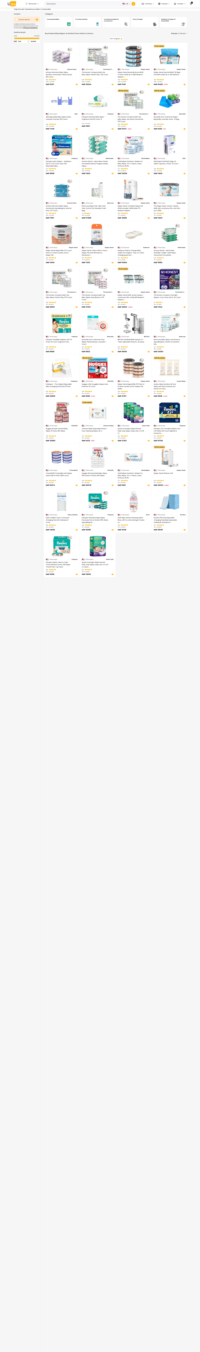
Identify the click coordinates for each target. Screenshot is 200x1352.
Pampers (111, 114)
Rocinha (183, 515)
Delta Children (73, 515)
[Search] (133, 4)
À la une (182, 33)
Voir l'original (115, 39)
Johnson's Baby (108, 426)
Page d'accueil (19, 9)
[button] (148, 4)
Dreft (148, 515)
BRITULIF (147, 336)
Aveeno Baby (181, 381)
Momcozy (110, 203)
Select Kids (146, 426)
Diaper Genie (145, 69)
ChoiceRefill (73, 470)
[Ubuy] (12, 3)
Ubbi (76, 114)
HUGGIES (110, 381)
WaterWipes (145, 158)
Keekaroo (146, 247)
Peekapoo (74, 381)
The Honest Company (108, 69)
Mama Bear (110, 158)
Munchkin (182, 114)
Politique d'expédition (30, 28)
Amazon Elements (72, 69)
